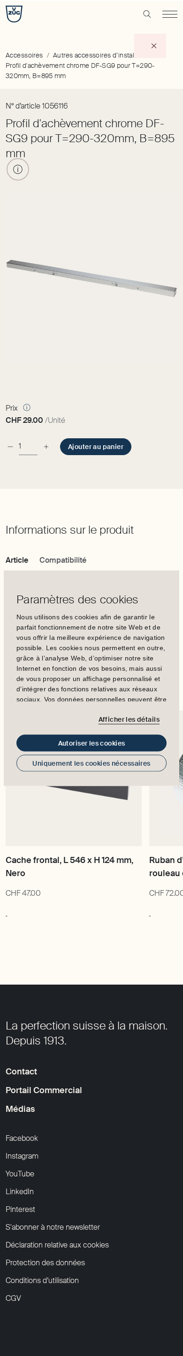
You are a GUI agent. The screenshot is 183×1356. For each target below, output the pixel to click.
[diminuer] (10, 446)
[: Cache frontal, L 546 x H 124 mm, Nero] (6, 911)
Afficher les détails (129, 719)
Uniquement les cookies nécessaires (91, 763)
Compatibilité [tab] (62, 560)
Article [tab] (17, 560)
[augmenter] (46, 446)
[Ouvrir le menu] (169, 14)
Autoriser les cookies (91, 743)
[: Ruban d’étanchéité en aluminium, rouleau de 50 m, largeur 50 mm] (150, 911)
